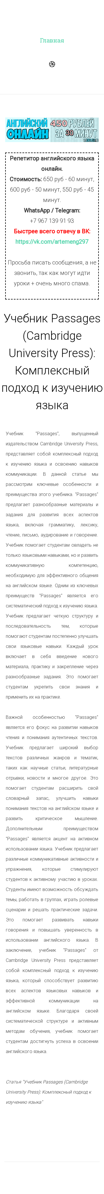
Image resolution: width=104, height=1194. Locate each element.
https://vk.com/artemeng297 (52, 241)
